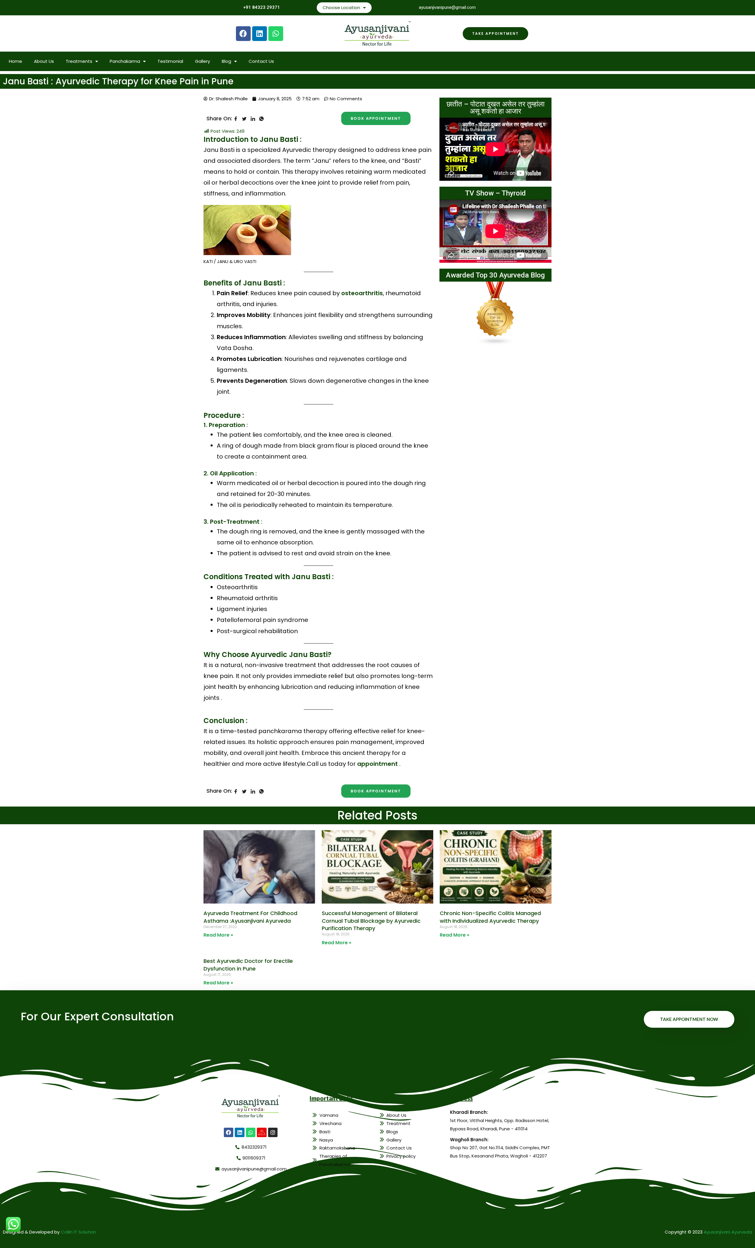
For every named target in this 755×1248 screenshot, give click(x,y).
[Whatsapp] (275, 33)
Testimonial (170, 61)
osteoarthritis (362, 293)
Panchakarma (125, 61)
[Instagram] (273, 1132)
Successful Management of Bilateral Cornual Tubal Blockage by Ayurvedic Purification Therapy (371, 920)
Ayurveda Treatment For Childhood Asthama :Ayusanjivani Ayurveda (250, 916)
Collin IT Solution (78, 1232)
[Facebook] (243, 33)
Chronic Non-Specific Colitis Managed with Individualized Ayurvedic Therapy (490, 916)
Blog (226, 61)
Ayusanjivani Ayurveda (728, 1232)
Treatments (79, 61)
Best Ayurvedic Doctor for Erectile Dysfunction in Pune (248, 964)
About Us (44, 61)
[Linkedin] (259, 33)
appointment (377, 764)
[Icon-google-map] (261, 1132)
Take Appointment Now (689, 1019)
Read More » (218, 935)
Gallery (202, 61)
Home (15, 61)
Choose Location (341, 7)
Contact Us (261, 61)
